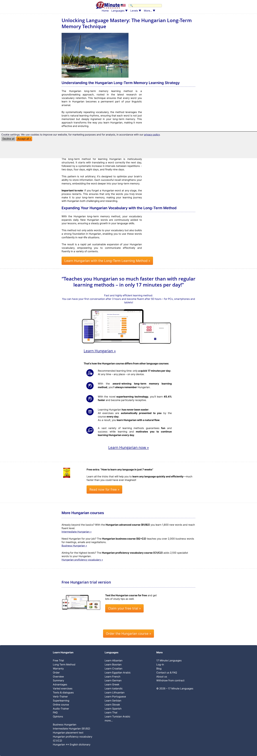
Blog (158, 668)
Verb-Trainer (60, 696)
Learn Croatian (113, 668)
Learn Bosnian (113, 664)
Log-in (160, 664)
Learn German (113, 680)
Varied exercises (62, 688)
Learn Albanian (113, 660)
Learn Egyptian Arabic (118, 672)
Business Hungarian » (74, 545)
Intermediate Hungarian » (77, 531)
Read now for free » (104, 489)
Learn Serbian (113, 700)
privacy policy (152, 134)
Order (56, 672)
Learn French (112, 676)
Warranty (58, 668)
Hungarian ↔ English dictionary (71, 744)
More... (148, 10)
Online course (61, 704)
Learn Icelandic (114, 688)
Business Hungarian (64, 724)
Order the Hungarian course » (128, 634)
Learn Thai (111, 712)
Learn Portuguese (115, 696)
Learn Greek (112, 684)
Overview (58, 676)
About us (161, 676)
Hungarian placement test (68, 732)
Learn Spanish (113, 708)
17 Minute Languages (169, 660)
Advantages (60, 684)
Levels (134, 10)
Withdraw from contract (170, 680)
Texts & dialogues (63, 692)
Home (105, 10)
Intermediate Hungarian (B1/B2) (71, 728)
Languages (117, 10)
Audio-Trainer (61, 708)
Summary (58, 680)
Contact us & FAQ (166, 672)
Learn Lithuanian (114, 692)
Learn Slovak (112, 704)
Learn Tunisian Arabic (117, 716)
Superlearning (61, 700)
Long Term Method (64, 664)
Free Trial (58, 660)
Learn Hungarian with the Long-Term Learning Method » (107, 261)
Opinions (58, 716)
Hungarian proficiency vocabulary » (82, 559)
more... (109, 720)
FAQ (55, 712)
